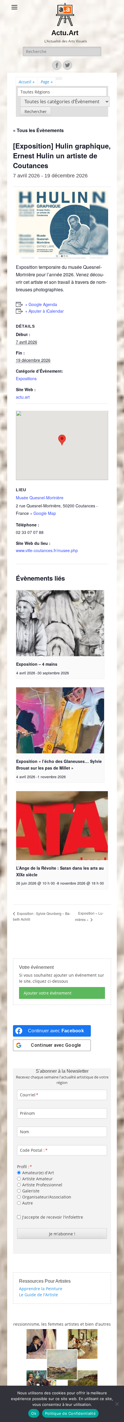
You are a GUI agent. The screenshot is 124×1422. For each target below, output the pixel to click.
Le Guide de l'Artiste (38, 1294)
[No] (117, 1404)
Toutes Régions (35, 92)
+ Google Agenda (41, 304)
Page (47, 82)
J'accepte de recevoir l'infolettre (52, 1217)
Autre (27, 1203)
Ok (33, 1413)
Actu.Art (64, 33)
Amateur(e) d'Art (38, 1172)
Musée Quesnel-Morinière (39, 497)
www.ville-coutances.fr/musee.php (47, 550)
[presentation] (60, 623)
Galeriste (31, 1191)
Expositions (26, 378)
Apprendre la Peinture (40, 1288)
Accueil (27, 82)
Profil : (23, 1166)
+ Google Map (43, 513)
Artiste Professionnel (42, 1184)
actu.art (23, 397)
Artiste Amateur (37, 1178)
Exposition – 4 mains (36, 664)
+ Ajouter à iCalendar (44, 311)
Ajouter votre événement (48, 993)
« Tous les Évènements (38, 130)
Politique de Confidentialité (70, 1413)
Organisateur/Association (46, 1197)
